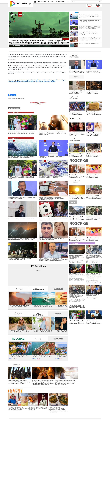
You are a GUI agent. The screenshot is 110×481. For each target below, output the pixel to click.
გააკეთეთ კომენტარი (15, 108)
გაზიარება (13, 95)
